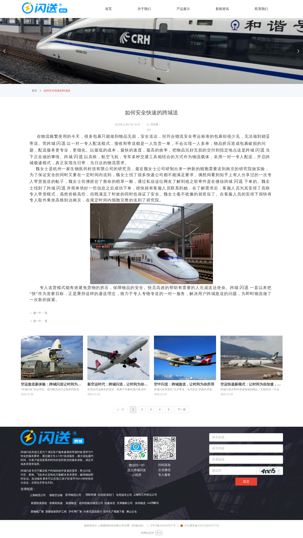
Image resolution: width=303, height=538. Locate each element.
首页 (34, 90)
